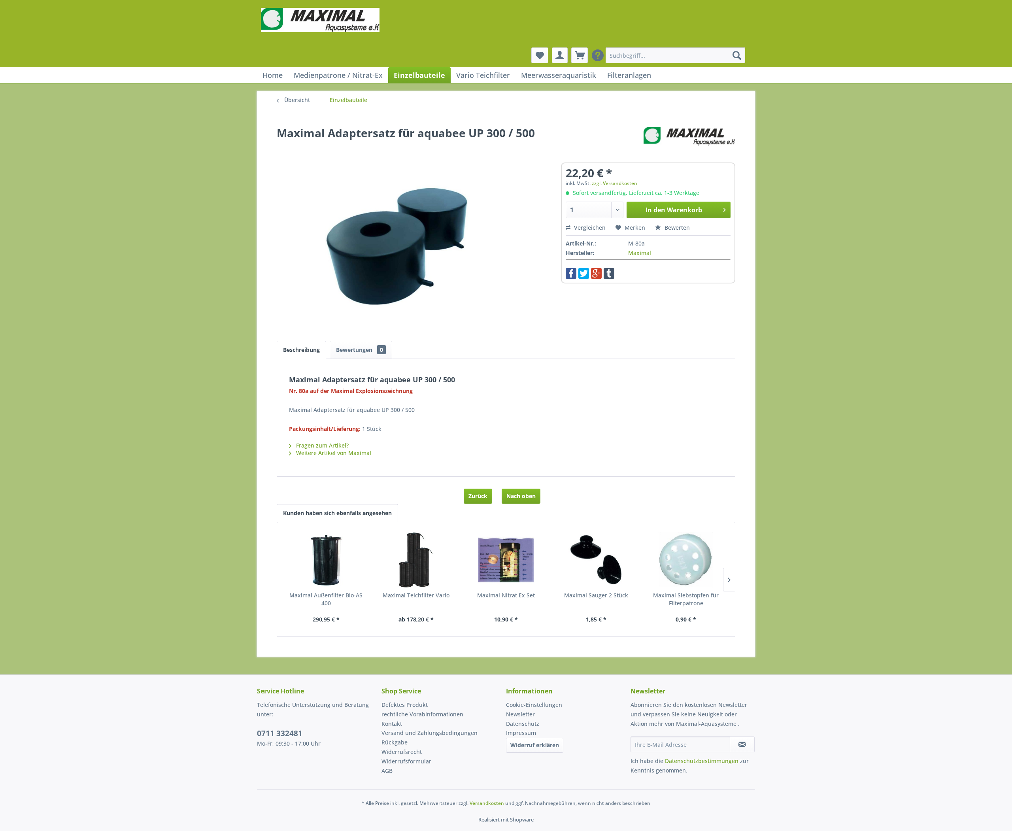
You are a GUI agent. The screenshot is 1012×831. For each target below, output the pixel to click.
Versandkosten (487, 803)
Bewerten (676, 227)
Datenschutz (522, 723)
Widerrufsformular (406, 761)
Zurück (477, 496)
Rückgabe (394, 742)
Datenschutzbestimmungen (701, 761)
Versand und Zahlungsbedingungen (429, 733)
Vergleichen (589, 227)
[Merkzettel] (539, 55)
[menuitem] (675, 55)
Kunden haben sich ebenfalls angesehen (337, 513)
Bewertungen (359, 349)
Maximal (639, 253)
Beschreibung (301, 349)
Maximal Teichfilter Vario (416, 595)
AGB (387, 770)
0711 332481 (279, 733)
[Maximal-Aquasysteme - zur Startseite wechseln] (320, 27)
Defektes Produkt (404, 704)
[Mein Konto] (560, 55)
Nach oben (521, 496)
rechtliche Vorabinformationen (422, 714)
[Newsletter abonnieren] (742, 744)
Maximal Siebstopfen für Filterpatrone (686, 599)
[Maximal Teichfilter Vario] (416, 559)
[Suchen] (737, 55)
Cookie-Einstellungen (534, 704)
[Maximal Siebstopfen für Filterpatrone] (686, 559)
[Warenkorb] (579, 55)
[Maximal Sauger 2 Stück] (596, 559)
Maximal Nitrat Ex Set (506, 595)
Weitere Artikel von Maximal (333, 453)
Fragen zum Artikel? (322, 445)
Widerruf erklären (534, 745)
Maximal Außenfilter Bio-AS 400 (326, 599)
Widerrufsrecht (401, 751)
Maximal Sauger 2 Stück (596, 595)
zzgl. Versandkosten (614, 183)
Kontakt (391, 723)
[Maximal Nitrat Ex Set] (506, 559)
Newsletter (520, 714)
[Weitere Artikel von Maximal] (689, 141)
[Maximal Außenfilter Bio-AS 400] (326, 559)
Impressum (521, 733)
